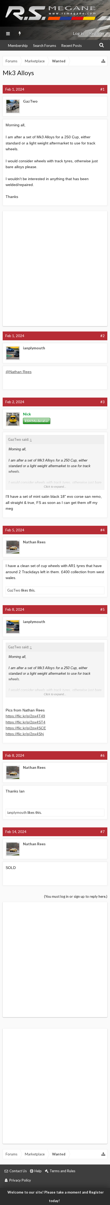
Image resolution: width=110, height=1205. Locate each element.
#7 (102, 832)
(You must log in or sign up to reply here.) (75, 896)
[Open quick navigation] (103, 61)
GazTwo (30, 101)
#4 (102, 530)
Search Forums (44, 45)
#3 (102, 402)
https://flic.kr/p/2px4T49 (25, 716)
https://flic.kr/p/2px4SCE (26, 728)
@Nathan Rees (19, 372)
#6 (102, 755)
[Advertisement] (55, 269)
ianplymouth (34, 348)
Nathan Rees (34, 542)
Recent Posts (71, 45)
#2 (102, 336)
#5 (102, 609)
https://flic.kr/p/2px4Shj (25, 734)
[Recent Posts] (19, 33)
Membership (18, 45)
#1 (102, 89)
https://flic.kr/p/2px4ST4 (25, 722)
